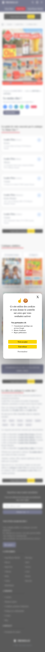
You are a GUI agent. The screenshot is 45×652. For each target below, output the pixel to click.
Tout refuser (22, 346)
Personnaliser (22, 351)
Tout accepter (22, 342)
